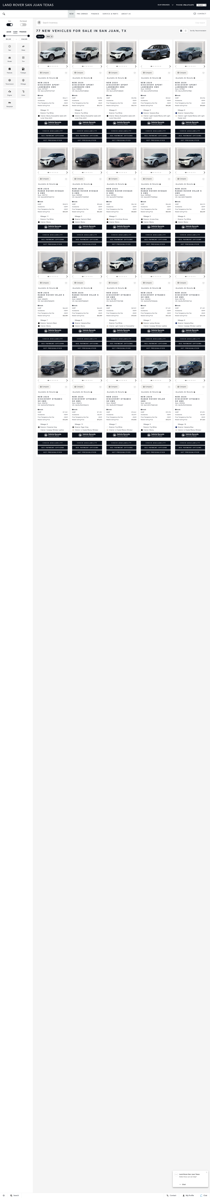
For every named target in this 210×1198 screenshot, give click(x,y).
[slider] (4, 36)
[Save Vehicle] (66, 73)
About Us (126, 14)
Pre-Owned (82, 14)
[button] (4, 14)
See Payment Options (52, 136)
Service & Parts (110, 14)
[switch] (9, 23)
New (71, 14)
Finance (95, 14)
